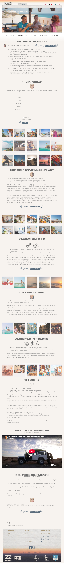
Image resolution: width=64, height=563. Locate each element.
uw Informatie (18, 109)
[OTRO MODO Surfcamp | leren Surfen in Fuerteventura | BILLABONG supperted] (7, 35)
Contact (26, 533)
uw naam (19, 97)
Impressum (24, 552)
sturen (25, 123)
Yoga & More (33, 35)
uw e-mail (19, 100)
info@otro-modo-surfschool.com (49, 542)
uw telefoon (18, 103)
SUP (26, 35)
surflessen (12, 35)
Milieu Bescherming (12, 536)
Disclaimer (35, 552)
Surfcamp (20, 35)
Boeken (26, 536)
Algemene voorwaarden (29, 541)
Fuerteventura (44, 35)
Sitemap (40, 552)
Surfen (53, 35)
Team (9, 533)
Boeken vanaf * (49, 46)
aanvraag (41, 46)
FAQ (25, 538)
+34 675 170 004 (46, 536)
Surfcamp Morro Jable (19, 525)
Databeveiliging (24, 119)
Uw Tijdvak (19, 106)
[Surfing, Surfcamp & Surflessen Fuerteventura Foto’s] (57, 35)
